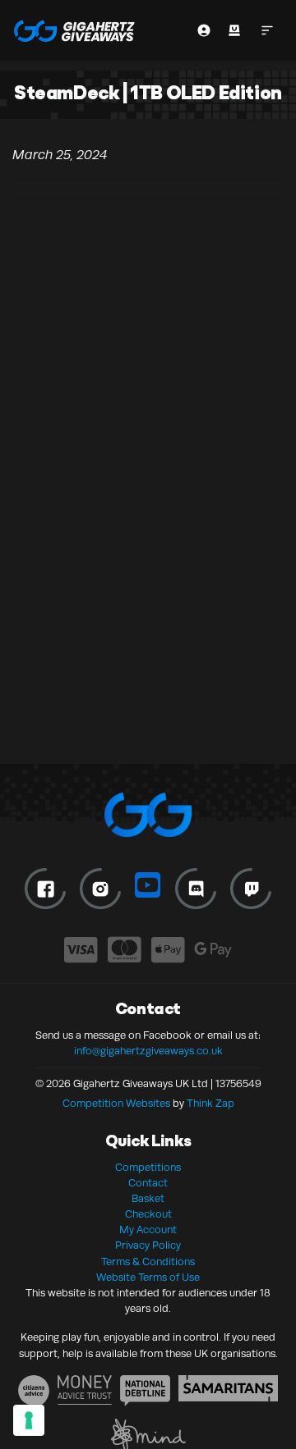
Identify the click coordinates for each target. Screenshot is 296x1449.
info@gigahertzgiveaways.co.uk (148, 1051)
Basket (148, 1198)
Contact (148, 1183)
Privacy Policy (148, 1245)
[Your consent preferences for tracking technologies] (28, 1420)
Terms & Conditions (148, 1262)
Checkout (148, 1214)
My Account (148, 1230)
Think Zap (210, 1103)
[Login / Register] (204, 30)
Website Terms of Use (148, 1277)
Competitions (148, 1167)
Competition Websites (116, 1103)
